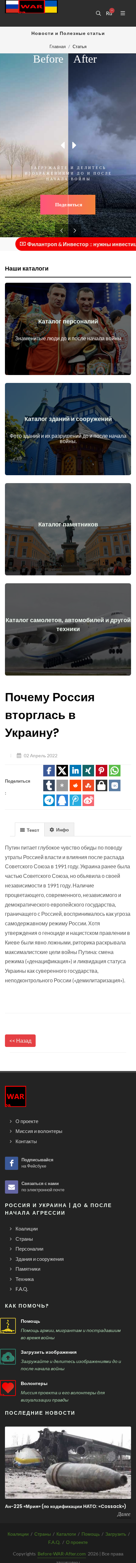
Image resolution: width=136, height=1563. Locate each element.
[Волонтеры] (8, 1388)
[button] (49, 770)
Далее (124, 1514)
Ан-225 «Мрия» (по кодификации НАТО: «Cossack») (65, 1506)
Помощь (30, 1321)
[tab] (30, 829)
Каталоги (66, 1534)
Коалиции (18, 1534)
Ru (109, 13)
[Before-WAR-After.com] (31, 13)
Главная (58, 46)
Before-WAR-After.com (62, 1553)
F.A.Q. (54, 1542)
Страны (42, 1534)
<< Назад (20, 1040)
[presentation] (29, 829)
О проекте (77, 1542)
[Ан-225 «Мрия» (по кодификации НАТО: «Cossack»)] (68, 1462)
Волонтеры (34, 1383)
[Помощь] (8, 1326)
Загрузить (115, 1534)
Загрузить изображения (49, 1352)
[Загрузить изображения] (8, 1357)
